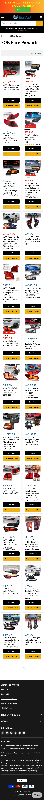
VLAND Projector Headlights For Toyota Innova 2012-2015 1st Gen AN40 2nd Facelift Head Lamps (11, 642)
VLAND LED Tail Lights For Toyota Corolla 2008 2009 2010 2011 (10, 139)
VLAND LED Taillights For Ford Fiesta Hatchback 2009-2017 (32, 138)
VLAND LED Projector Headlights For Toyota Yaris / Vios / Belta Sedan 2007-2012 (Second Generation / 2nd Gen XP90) (11, 242)
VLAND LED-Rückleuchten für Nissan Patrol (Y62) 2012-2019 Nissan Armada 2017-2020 (32, 544)
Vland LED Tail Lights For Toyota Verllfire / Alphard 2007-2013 (10, 343)
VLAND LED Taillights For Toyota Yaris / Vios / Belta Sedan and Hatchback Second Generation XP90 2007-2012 (11, 443)
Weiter (25, 668)
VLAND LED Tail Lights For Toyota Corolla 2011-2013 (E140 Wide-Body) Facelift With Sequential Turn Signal (11, 189)
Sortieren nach (36, 53)
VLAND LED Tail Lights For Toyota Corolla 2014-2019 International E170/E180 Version (10, 544)
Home (3, 36)
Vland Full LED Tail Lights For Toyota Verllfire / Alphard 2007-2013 (10, 391)
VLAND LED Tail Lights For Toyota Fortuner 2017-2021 (10, 591)
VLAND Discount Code (9, 703)
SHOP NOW (23, 9)
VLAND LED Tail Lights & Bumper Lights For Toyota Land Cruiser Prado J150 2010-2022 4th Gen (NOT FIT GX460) (33, 494)
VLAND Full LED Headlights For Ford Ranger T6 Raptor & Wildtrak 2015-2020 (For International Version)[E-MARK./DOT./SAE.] (32, 190)
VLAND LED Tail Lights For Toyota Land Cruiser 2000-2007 (11, 490)
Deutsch (20, 780)
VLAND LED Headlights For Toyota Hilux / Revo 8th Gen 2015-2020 (32, 345)
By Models (17, 792)
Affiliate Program (7, 708)
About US (4, 689)
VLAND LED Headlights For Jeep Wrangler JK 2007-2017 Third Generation (33, 440)
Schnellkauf (11, 100)
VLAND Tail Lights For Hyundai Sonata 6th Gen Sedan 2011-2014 (11, 87)
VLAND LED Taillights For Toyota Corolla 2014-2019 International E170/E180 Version (32, 393)
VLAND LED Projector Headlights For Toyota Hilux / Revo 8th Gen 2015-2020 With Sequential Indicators (33, 293)
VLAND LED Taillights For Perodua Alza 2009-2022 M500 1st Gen (33, 641)
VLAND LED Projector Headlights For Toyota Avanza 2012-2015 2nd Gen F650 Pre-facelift (33, 593)
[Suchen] (39, 23)
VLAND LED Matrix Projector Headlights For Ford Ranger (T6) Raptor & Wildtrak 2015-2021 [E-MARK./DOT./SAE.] (32, 90)
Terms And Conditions (9, 699)
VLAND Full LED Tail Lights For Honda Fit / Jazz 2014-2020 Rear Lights (32, 240)
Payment (27, 792)
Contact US (5, 694)
